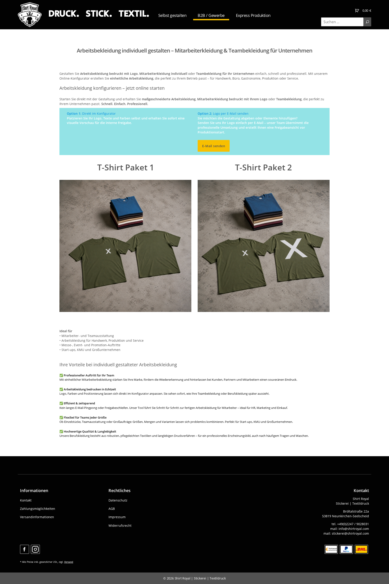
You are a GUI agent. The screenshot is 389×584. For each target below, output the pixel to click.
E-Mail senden (213, 146)
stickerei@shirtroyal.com (350, 533)
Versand (68, 561)
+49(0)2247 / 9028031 (353, 524)
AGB (112, 508)
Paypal (346, 549)
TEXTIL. (134, 13)
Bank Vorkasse (331, 549)
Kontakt (26, 500)
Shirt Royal (182, 578)
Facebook (24, 549)
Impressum (117, 517)
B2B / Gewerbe (211, 15)
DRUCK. (63, 13)
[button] (10, 574)
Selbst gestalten (172, 15)
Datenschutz (118, 500)
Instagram (35, 549)
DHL (361, 549)
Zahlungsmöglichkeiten (37, 508)
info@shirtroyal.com (354, 529)
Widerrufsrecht (120, 525)
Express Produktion (253, 15)
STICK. (99, 13)
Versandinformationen (37, 517)
